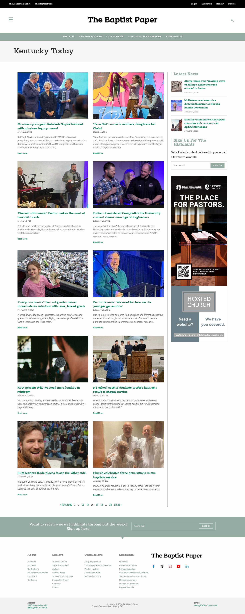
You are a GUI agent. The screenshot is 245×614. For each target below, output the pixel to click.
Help (115, 606)
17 (97, 504)
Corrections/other (92, 573)
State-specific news (60, 565)
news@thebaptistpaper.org (206, 605)
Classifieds (174, 36)
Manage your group (128, 580)
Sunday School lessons (62, 576)
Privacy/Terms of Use (101, 606)
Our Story (32, 562)
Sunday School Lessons (145, 36)
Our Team (32, 565)
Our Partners (33, 569)
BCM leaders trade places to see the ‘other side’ (52, 473)
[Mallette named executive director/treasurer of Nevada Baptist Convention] (176, 105)
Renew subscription (128, 565)
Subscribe (123, 562)
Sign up (217, 165)
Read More (22, 153)
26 (110, 504)
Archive (55, 569)
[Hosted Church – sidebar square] (199, 314)
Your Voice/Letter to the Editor (98, 565)
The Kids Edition (90, 36)
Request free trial (126, 587)
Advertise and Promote (38, 573)
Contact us (32, 580)
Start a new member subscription (133, 573)
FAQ (121, 606)
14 (83, 504)
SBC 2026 (68, 36)
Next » (118, 504)
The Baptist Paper (44, 3)
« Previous (66, 504)
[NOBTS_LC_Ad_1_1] (199, 231)
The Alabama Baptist (19, 3)
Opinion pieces (58, 573)
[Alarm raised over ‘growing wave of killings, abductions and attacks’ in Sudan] (176, 86)
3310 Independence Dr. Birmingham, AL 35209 (38, 606)
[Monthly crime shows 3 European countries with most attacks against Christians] (176, 125)
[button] (232, 20)
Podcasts (56, 584)
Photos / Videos (91, 569)
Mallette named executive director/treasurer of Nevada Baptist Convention (202, 104)
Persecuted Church (60, 580)
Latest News (115, 36)
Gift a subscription (127, 569)
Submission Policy (92, 576)
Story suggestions (92, 562)
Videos (55, 587)
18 (101, 504)
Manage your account (128, 584)
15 (87, 504)
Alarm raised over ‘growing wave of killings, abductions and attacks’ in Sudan (204, 85)
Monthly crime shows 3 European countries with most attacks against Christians (204, 124)
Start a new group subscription (132, 576)
